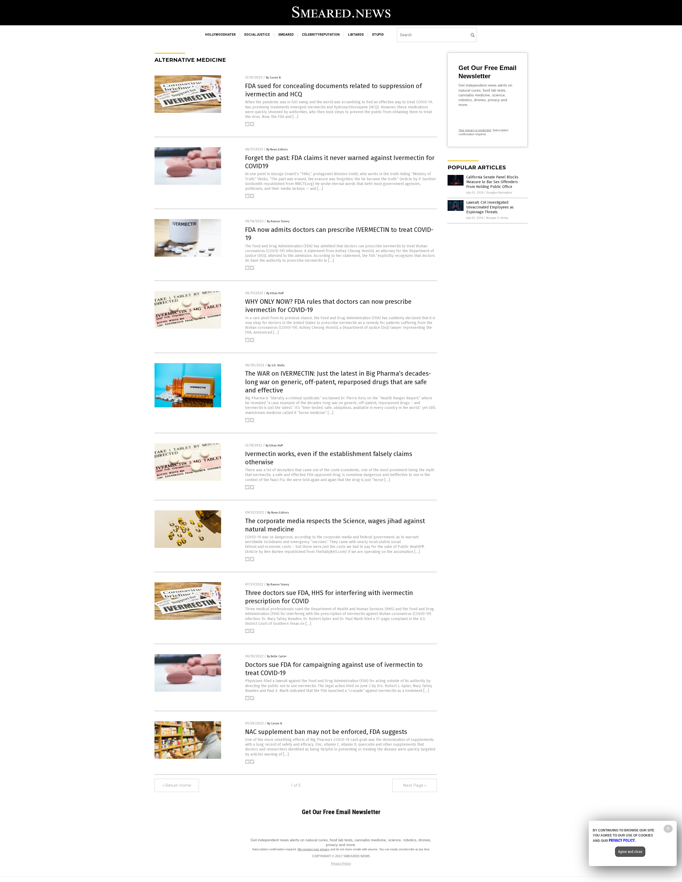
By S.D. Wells (276, 365)
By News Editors (277, 149)
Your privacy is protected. (475, 130)
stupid (378, 34)
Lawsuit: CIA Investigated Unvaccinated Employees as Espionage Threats (490, 207)
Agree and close (630, 852)
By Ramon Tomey (278, 221)
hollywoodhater (220, 34)
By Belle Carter (277, 656)
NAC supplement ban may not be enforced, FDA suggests (326, 732)
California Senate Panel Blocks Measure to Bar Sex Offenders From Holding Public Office (492, 182)
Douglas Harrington (499, 192)
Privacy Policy (341, 863)
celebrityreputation (321, 34)
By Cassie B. (273, 77)
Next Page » (414, 785)
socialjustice (257, 34)
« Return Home (176, 785)
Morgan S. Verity (497, 218)
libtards (356, 34)
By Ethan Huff (274, 293)
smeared (286, 34)
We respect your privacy (314, 849)
